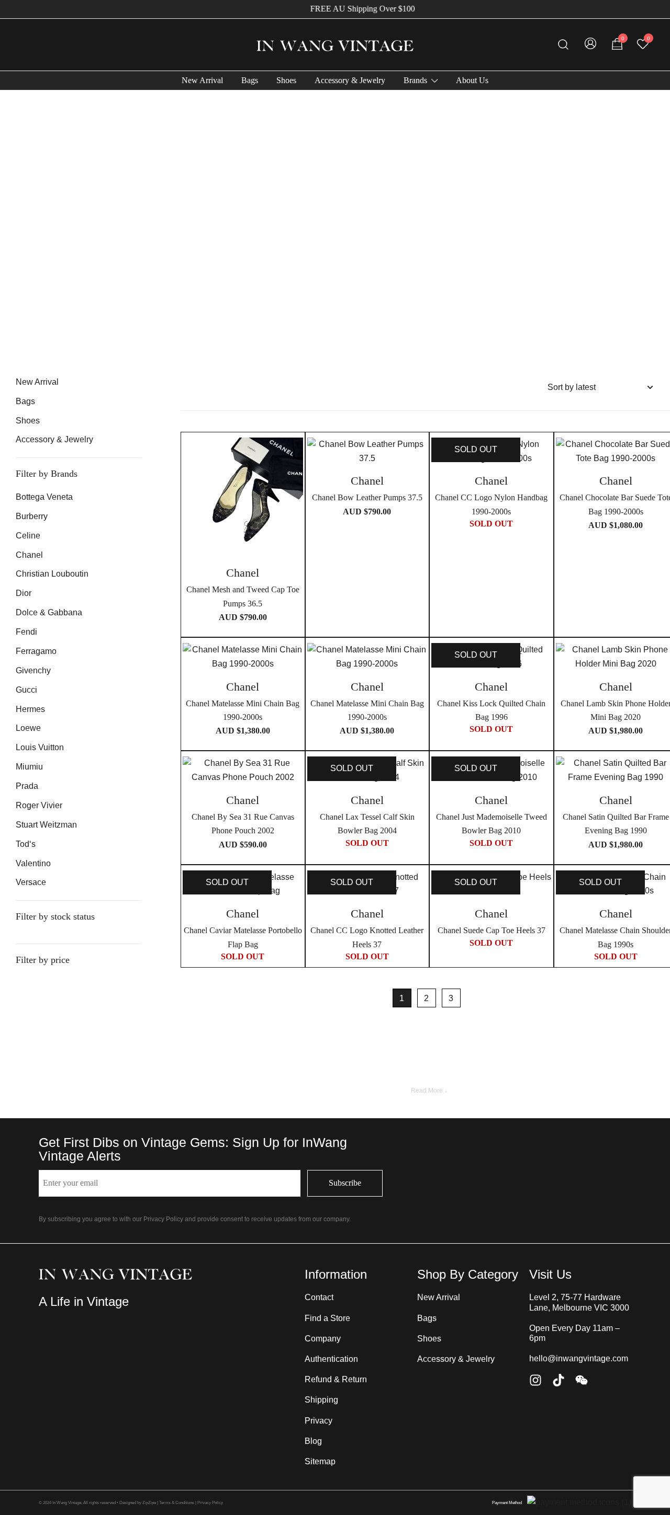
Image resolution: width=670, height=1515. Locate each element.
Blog (313, 1441)
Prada (27, 786)
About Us (472, 80)
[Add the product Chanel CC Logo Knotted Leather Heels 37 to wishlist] (418, 887)
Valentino (33, 863)
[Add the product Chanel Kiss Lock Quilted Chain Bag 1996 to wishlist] (542, 660)
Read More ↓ (429, 1090)
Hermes (30, 709)
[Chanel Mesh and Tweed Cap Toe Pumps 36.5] (243, 498)
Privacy (318, 1420)
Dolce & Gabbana (49, 612)
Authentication (331, 1359)
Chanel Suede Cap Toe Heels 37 (491, 930)
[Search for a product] (563, 45)
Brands (415, 80)
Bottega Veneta (44, 496)
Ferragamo (36, 651)
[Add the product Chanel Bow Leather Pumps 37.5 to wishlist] (418, 454)
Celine (28, 535)
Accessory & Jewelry (350, 80)
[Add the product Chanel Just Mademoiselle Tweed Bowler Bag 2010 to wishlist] (542, 773)
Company (323, 1338)
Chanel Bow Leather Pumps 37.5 (367, 497)
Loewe (28, 728)
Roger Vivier (39, 805)
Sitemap (320, 1461)
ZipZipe (149, 1502)
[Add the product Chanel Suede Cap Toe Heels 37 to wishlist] (542, 887)
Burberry (32, 516)
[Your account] (590, 45)
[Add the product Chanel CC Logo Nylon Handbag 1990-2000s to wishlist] (542, 454)
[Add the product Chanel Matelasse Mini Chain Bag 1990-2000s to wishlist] (294, 660)
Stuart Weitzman (46, 824)
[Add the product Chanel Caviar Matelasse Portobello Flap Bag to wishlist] (294, 887)
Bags (249, 80)
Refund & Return (336, 1379)
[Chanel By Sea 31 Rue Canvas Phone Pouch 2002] (243, 770)
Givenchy (33, 670)
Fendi (26, 631)
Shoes (286, 80)
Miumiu (29, 766)
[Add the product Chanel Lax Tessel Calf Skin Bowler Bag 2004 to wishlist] (418, 773)
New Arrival (202, 80)
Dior (23, 593)
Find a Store (327, 1318)
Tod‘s (26, 844)
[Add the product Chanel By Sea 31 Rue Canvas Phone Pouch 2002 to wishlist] (294, 773)
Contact (319, 1297)
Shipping (321, 1399)
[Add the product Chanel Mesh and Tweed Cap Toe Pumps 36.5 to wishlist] (294, 454)
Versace (31, 882)
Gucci (26, 689)
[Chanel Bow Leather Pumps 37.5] (367, 452)
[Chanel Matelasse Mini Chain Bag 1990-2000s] (243, 657)
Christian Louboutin (52, 573)
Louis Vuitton (40, 747)
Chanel (29, 554)
